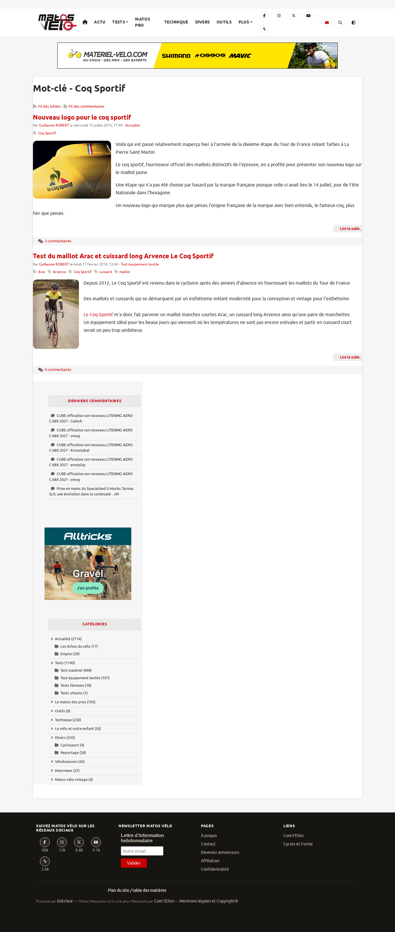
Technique (176, 22)
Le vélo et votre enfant (74, 728)
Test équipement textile (140, 264)
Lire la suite (349, 228)
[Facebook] (264, 16)
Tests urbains (71, 693)
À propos (209, 835)
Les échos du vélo (75, 646)
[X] (293, 16)
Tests (118, 22)
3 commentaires (58, 241)
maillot (124, 272)
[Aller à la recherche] (340, 22)
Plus (244, 22)
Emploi (66, 653)
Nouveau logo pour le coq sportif (82, 117)
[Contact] (326, 22)
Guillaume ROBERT (54, 125)
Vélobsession (66, 761)
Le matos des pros (70, 702)
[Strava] (264, 29)
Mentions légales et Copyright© (209, 901)
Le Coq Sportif (98, 315)
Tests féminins (72, 685)
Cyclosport (69, 745)
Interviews (63, 770)
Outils (224, 22)
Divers (202, 22)
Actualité (132, 125)
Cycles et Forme (298, 844)
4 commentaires (58, 369)
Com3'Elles (293, 835)
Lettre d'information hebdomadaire (142, 838)
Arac (41, 272)
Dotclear (65, 901)
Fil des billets (49, 106)
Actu (99, 22)
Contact (208, 844)
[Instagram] (279, 16)
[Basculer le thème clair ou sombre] (353, 22)
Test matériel (71, 670)
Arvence (59, 272)
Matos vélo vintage (71, 779)
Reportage (69, 752)
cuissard (105, 272)
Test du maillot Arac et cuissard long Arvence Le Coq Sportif (123, 256)
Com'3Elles (164, 901)
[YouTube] (308, 16)
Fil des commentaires (86, 106)
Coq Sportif (47, 133)
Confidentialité (215, 869)
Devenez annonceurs (220, 852)
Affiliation (210, 860)
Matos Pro (142, 22)
